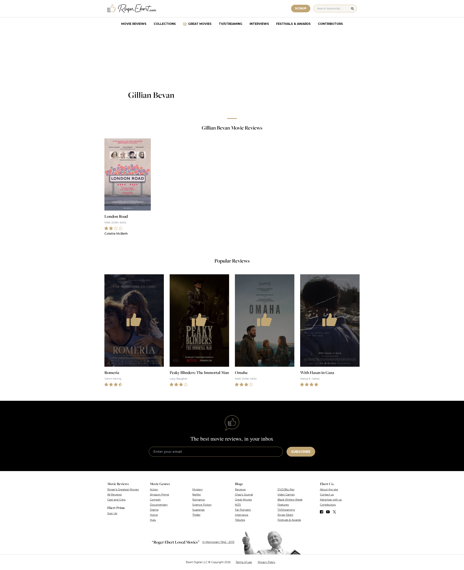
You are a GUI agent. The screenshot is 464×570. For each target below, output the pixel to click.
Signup (300, 8)
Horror (154, 515)
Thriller (196, 515)
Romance (198, 499)
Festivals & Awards (293, 24)
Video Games (286, 494)
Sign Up (112, 513)
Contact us (327, 494)
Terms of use (244, 562)
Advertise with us (331, 499)
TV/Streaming (230, 24)
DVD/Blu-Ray (286, 489)
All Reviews (114, 494)
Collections (165, 24)
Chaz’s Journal (244, 494)
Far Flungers (243, 509)
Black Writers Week (290, 499)
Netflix (196, 494)
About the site (329, 489)
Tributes (240, 520)
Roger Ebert (285, 515)
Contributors (330, 24)
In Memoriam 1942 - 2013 (218, 542)
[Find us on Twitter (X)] (334, 511)
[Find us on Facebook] (321, 511)
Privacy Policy (266, 562)
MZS (238, 504)
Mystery (197, 489)
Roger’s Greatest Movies (123, 489)
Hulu (153, 520)
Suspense (198, 509)
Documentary (159, 504)
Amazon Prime (159, 494)
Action (154, 489)
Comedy (155, 499)
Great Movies (200, 24)
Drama (154, 509)
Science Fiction (202, 504)
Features (283, 504)
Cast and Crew (116, 499)
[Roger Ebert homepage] (131, 8)
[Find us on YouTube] (328, 511)
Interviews (259, 24)
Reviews (240, 489)
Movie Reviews (133, 24)
